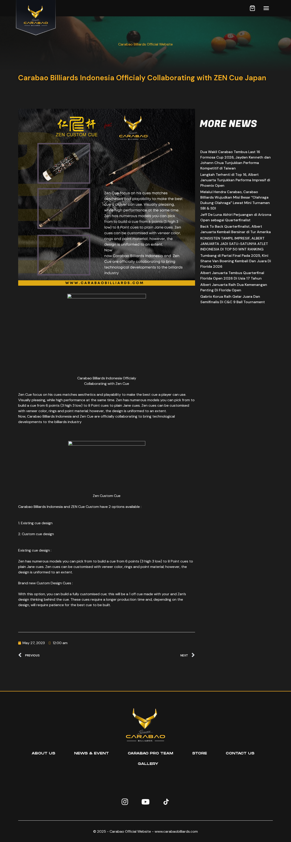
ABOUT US (43, 753)
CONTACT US (240, 753)
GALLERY (148, 764)
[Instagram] (125, 801)
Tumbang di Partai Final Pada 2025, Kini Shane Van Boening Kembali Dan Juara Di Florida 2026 (235, 261)
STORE (199, 753)
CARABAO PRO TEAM (150, 753)
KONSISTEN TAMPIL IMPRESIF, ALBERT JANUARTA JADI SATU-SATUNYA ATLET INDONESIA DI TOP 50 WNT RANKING (234, 244)
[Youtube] (145, 801)
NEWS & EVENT (91, 753)
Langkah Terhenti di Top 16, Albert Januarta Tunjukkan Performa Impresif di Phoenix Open (235, 180)
